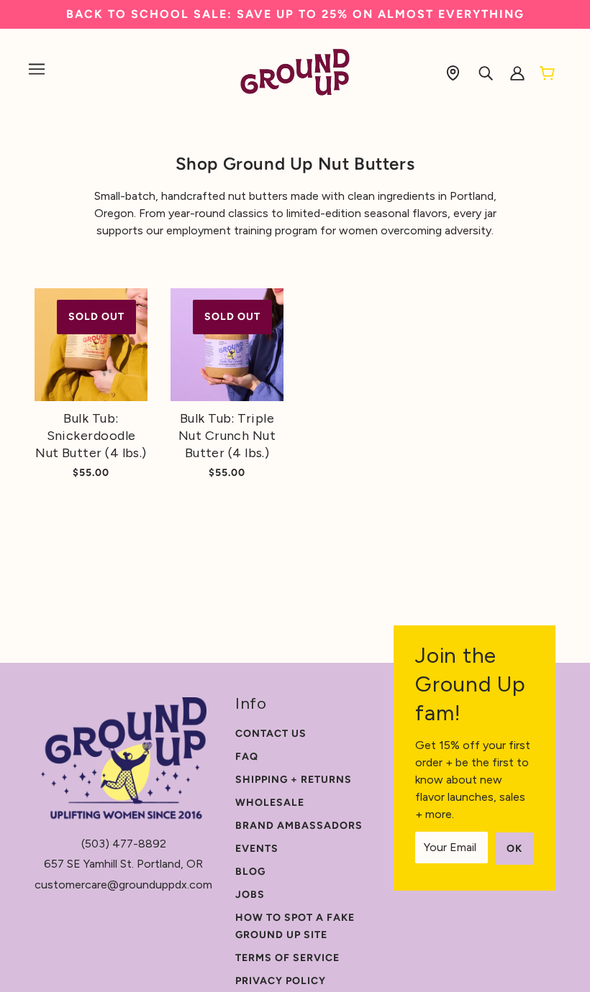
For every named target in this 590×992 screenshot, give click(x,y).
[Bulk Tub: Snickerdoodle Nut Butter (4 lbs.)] (91, 344)
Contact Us (271, 733)
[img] (453, 72)
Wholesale (269, 802)
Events (256, 848)
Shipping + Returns (293, 779)
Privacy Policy (280, 981)
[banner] (295, 71)
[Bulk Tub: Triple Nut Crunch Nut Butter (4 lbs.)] (227, 344)
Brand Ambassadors (299, 825)
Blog (250, 871)
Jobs (250, 894)
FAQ (246, 756)
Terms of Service (287, 958)
